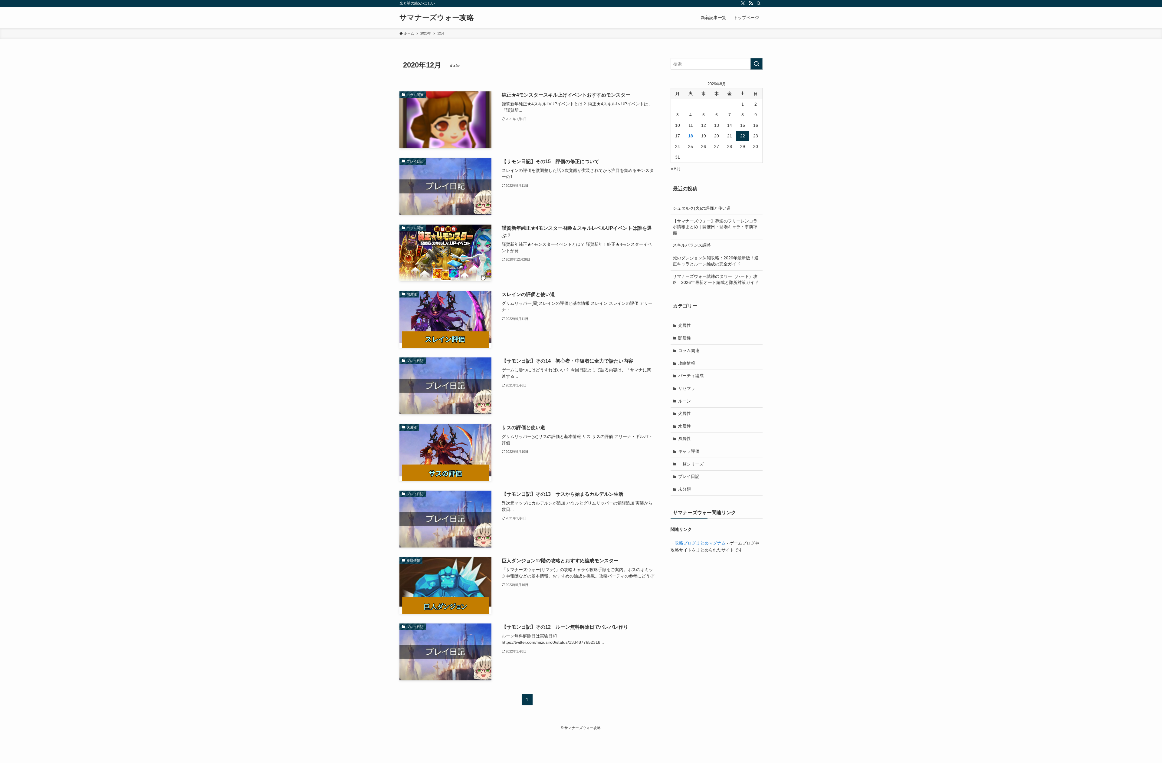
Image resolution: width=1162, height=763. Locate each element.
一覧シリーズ (691, 464)
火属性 (684, 413)
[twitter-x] (743, 3)
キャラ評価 (688, 451)
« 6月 (676, 168)
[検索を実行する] (756, 64)
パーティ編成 (691, 375)
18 (690, 135)
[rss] (751, 3)
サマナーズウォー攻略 (436, 17)
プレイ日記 (688, 476)
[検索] (759, 3)
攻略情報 (686, 363)
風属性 (684, 438)
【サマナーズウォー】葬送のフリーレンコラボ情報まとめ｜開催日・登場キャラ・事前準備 (715, 227)
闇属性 (684, 338)
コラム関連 (688, 350)
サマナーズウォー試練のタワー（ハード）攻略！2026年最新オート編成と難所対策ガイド (716, 279)
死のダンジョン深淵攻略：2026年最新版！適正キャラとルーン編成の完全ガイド (716, 260)
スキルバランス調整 (692, 245)
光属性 (684, 325)
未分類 (684, 489)
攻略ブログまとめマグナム (700, 543)
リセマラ (686, 388)
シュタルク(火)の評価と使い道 (702, 208)
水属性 (684, 426)
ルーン (684, 401)
